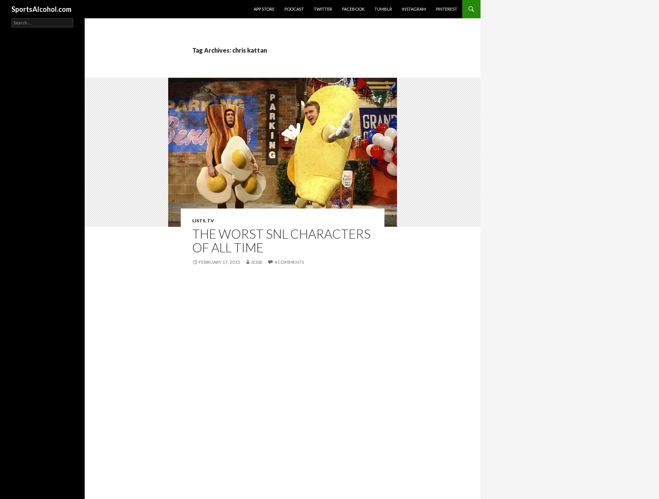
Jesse (257, 262)
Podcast (294, 8)
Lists (198, 220)
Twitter (323, 8)
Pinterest (446, 8)
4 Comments (289, 262)
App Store (264, 8)
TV (210, 220)
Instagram (414, 8)
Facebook (353, 8)
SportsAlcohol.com (41, 9)
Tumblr (383, 8)
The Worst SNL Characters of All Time (281, 240)
